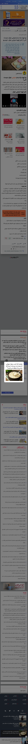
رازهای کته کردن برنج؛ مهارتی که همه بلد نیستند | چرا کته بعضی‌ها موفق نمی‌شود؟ (14, 366)
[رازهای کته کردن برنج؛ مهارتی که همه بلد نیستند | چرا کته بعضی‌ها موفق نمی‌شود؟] (14, 375)
